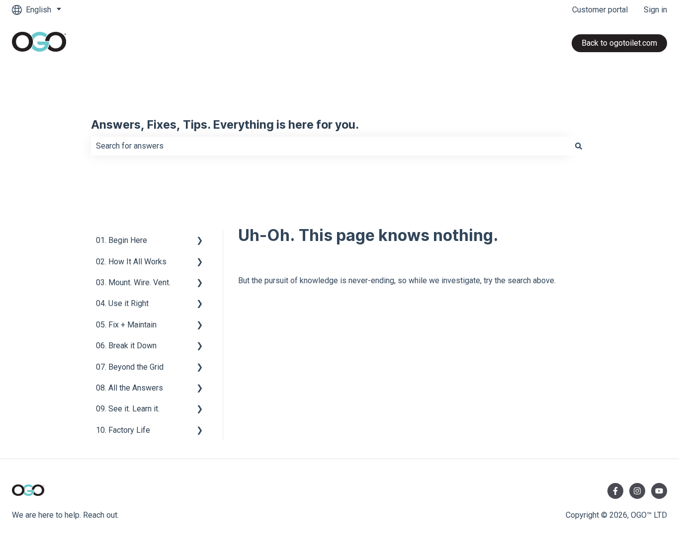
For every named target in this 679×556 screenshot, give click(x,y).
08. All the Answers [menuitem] (129, 388)
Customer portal (600, 9)
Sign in (655, 9)
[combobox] (330, 146)
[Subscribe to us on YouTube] (659, 491)
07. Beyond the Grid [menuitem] (130, 367)
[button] (200, 241)
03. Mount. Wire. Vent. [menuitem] (133, 282)
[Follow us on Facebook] (615, 491)
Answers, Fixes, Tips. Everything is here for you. (225, 125)
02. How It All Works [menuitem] (131, 261)
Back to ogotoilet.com (619, 43)
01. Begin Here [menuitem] (121, 240)
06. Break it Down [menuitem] (126, 345)
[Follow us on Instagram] (637, 491)
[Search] (578, 146)
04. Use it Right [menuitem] (122, 303)
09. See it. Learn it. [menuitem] (128, 408)
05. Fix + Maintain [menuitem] (126, 324)
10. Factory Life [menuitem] (123, 430)
